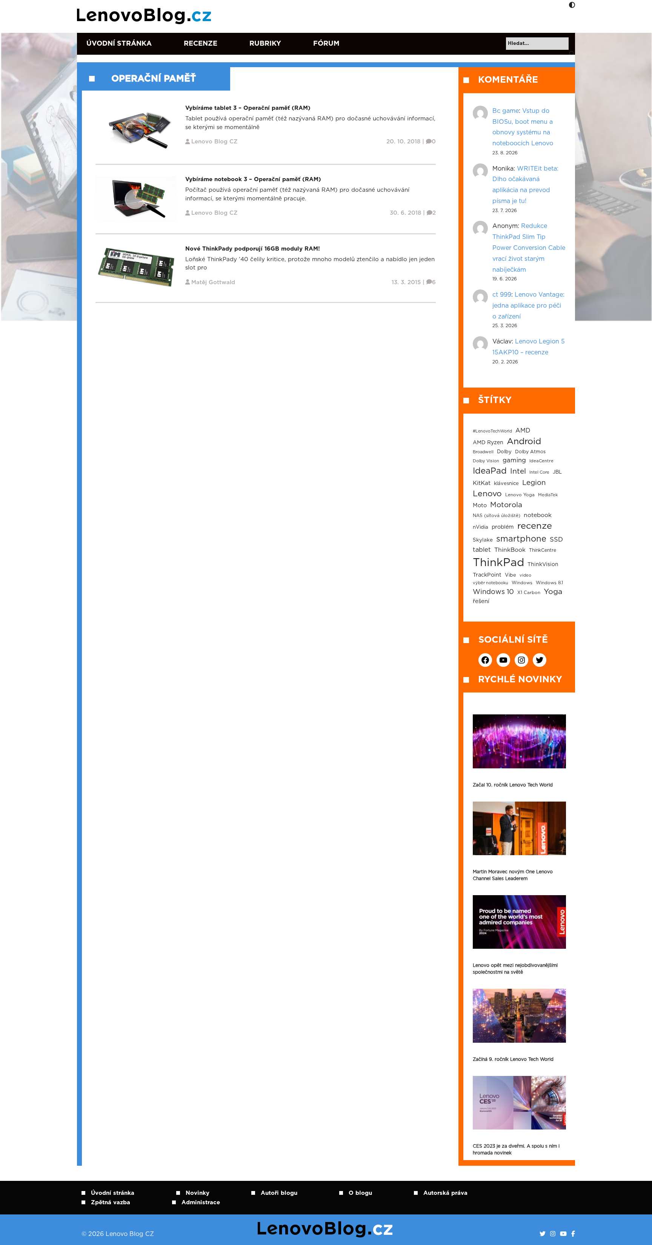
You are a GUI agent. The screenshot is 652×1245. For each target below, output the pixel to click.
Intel (518, 471)
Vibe (510, 575)
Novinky (197, 1193)
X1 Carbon (528, 593)
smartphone (521, 539)
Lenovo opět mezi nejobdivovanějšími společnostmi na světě (515, 968)
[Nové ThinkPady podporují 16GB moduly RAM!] (135, 268)
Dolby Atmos (530, 451)
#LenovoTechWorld (492, 431)
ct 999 (501, 295)
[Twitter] (543, 1234)
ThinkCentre (542, 550)
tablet (482, 550)
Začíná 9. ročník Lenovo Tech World (513, 1059)
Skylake (483, 540)
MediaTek (548, 495)
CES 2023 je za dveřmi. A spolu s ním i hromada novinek (516, 1149)
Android (524, 441)
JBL (557, 472)
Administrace (200, 1202)
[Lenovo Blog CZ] (145, 16)
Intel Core (539, 472)
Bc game (505, 111)
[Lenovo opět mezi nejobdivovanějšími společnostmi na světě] (519, 922)
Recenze (200, 43)
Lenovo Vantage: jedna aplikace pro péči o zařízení (528, 306)
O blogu (360, 1193)
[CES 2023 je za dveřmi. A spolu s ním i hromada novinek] (519, 1103)
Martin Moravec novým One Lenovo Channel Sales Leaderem (513, 875)
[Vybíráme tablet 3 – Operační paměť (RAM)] (135, 128)
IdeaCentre (541, 461)
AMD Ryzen (488, 442)
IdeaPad (490, 471)
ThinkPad (498, 562)
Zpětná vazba (110, 1202)
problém (503, 527)
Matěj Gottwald (213, 282)
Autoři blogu (279, 1193)
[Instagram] (552, 1234)
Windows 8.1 (549, 583)
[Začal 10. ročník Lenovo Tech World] (519, 741)
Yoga (553, 592)
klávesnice (506, 483)
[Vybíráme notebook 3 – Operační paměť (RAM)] (135, 199)
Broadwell (483, 452)
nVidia (480, 527)
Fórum (326, 43)
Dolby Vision (486, 461)
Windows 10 (493, 592)
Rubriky (265, 43)
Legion (534, 482)
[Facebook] (573, 1234)
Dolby (504, 451)
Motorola (506, 505)
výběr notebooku (490, 583)
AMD (523, 431)
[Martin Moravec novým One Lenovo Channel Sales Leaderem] (519, 828)
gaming (514, 460)
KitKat (482, 483)
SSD (556, 540)
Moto (480, 505)
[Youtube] (563, 1234)
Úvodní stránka (119, 43)
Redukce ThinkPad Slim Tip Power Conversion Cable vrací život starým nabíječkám (528, 247)
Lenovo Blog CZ (214, 142)
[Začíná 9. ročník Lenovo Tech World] (519, 1015)
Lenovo (487, 494)
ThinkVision (542, 564)
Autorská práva (445, 1193)
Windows (522, 583)
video (525, 575)
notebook (538, 515)
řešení (481, 601)
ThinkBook (510, 550)
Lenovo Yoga (520, 495)
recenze (534, 526)
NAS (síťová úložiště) (496, 516)
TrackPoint (487, 575)
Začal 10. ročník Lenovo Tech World (513, 785)
